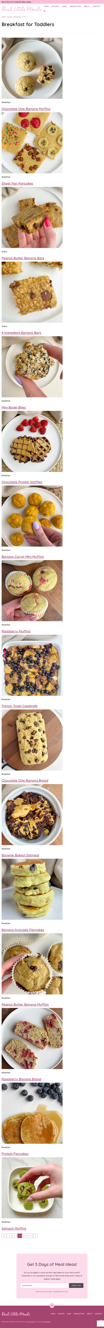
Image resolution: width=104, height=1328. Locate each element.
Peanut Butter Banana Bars (23, 258)
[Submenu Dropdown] (59, 6)
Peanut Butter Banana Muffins (25, 1004)
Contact (96, 6)
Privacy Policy (31, 1322)
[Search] (44, 11)
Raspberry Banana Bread (21, 1079)
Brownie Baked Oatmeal (20, 855)
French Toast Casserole (19, 706)
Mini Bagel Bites (14, 407)
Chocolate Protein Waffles (22, 482)
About (86, 6)
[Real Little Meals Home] (22, 8)
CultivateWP (46, 1322)
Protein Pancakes (15, 1154)
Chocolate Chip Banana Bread (25, 780)
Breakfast (18, 17)
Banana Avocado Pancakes (23, 930)
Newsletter (75, 6)
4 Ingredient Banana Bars (21, 333)
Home (46, 6)
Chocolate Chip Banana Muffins (26, 109)
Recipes (55, 6)
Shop (64, 6)
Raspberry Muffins (16, 631)
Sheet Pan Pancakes (17, 183)
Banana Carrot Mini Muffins (23, 557)
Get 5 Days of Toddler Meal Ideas (16, 2)
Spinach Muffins (14, 1228)
